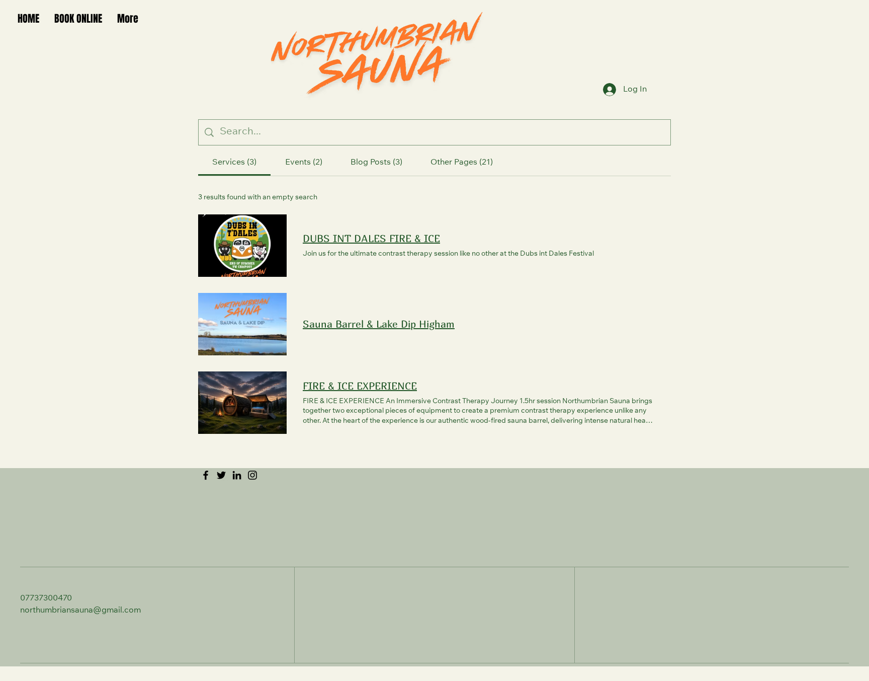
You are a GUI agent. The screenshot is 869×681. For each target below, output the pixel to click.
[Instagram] (252, 475)
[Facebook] (206, 475)
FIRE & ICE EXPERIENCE (360, 386)
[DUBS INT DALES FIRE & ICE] (242, 245)
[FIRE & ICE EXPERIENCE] (242, 402)
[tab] (234, 162)
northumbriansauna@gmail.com (80, 611)
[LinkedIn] (237, 475)
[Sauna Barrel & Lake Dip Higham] (242, 324)
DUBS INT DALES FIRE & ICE (371, 238)
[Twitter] (221, 475)
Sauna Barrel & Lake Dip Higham (379, 324)
